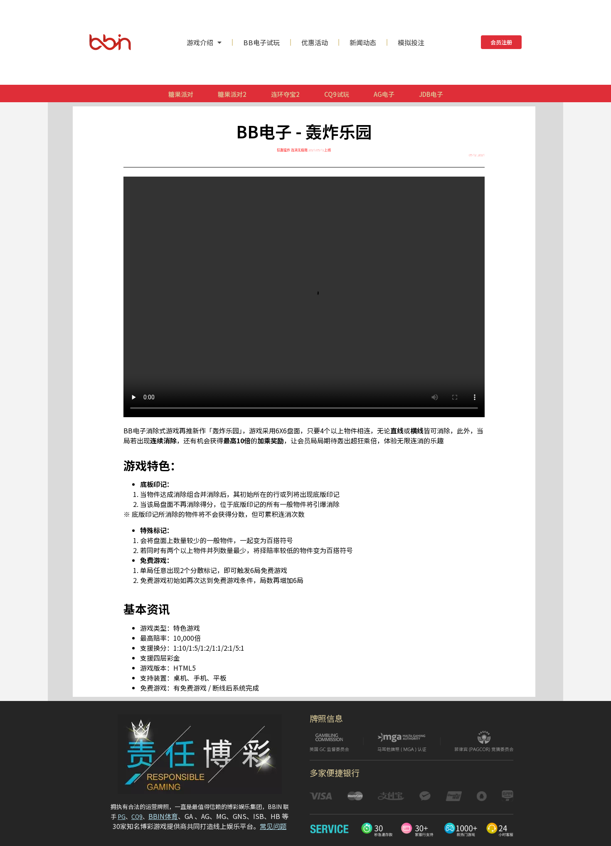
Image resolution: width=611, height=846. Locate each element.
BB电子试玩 (261, 42)
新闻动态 (363, 42)
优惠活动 (314, 42)
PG (122, 816)
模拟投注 (411, 42)
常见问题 (273, 826)
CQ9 (137, 816)
